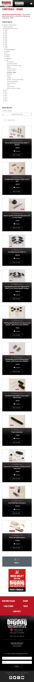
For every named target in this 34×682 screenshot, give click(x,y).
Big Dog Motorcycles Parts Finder (11, 14)
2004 (6, 39)
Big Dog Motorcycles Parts (10, 28)
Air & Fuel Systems (12, 63)
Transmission (10, 86)
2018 (6, 97)
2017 (6, 95)
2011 (6, 92)
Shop (25, 601)
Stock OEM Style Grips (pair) (17, 503)
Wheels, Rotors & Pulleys (13, 88)
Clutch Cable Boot (17, 432)
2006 (6, 42)
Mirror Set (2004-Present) (17, 537)
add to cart (16, 155)
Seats (8, 85)
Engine (9, 76)
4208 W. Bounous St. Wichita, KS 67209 (18, 630)
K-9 (7, 53)
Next (16, 563)
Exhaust (9, 78)
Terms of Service (21, 674)
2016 (6, 93)
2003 (6, 37)
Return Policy (11, 674)
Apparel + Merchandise (9, 25)
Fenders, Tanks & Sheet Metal (15, 79)
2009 (6, 48)
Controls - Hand (11, 72)
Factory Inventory (8, 27)
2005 (6, 41)
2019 (6, 99)
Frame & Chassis (11, 83)
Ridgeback (8, 58)
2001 (6, 34)
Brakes (9, 67)
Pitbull (7, 56)
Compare (17, 151)
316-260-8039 (18, 646)
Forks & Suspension (12, 81)
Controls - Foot (11, 71)
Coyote (7, 51)
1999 (6, 30)
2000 (6, 32)
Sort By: (5, 120)
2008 (6, 46)
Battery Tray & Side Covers (14, 65)
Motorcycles (8, 601)
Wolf (7, 60)
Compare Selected (17, 114)
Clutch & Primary (11, 69)
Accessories (10, 62)
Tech (25, 606)
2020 (6, 100)
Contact (17, 611)
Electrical (9, 74)
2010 (6, 90)
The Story (8, 606)
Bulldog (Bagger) (10, 49)
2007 (6, 44)
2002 (6, 35)
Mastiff (8, 55)
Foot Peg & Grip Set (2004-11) (17, 252)
